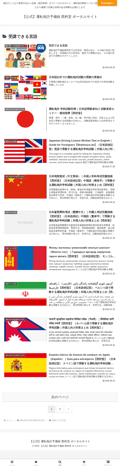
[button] (111, 418)
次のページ (60, 397)
